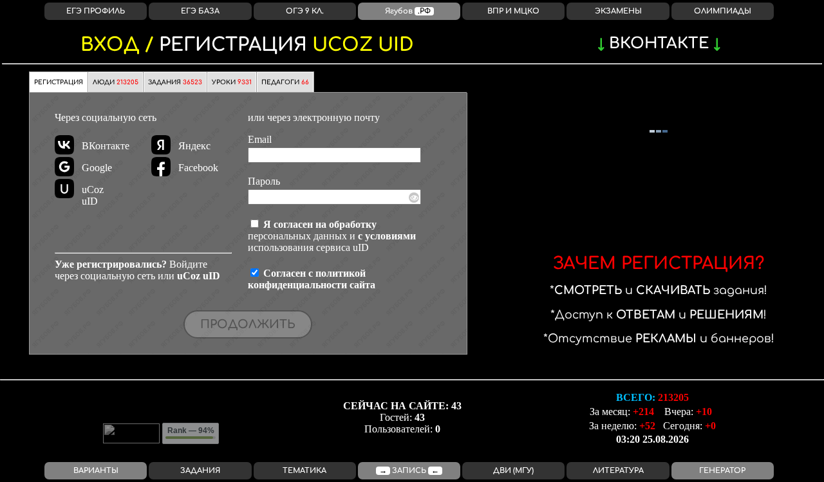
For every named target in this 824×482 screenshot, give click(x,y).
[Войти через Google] (64, 166)
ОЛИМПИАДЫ (722, 11)
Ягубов (408, 11)
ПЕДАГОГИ (285, 82)
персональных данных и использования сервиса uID (332, 236)
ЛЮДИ (115, 82)
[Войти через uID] (64, 188)
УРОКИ (232, 82)
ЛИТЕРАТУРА (618, 471)
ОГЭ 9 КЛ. (305, 11)
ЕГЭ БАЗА (200, 11)
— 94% (190, 430)
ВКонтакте (659, 43)
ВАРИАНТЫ (95, 471)
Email (260, 139)
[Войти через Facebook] (161, 166)
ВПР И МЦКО (513, 11)
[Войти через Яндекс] (161, 144)
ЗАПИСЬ (409, 471)
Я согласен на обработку (320, 224)
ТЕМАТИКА (304, 471)
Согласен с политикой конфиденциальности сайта (311, 279)
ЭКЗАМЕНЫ (618, 11)
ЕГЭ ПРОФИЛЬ (95, 11)
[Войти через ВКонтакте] (64, 144)
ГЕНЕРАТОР (722, 471)
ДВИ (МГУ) (513, 471)
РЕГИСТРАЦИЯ (247, 45)
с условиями (387, 235)
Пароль (264, 181)
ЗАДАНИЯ (175, 82)
